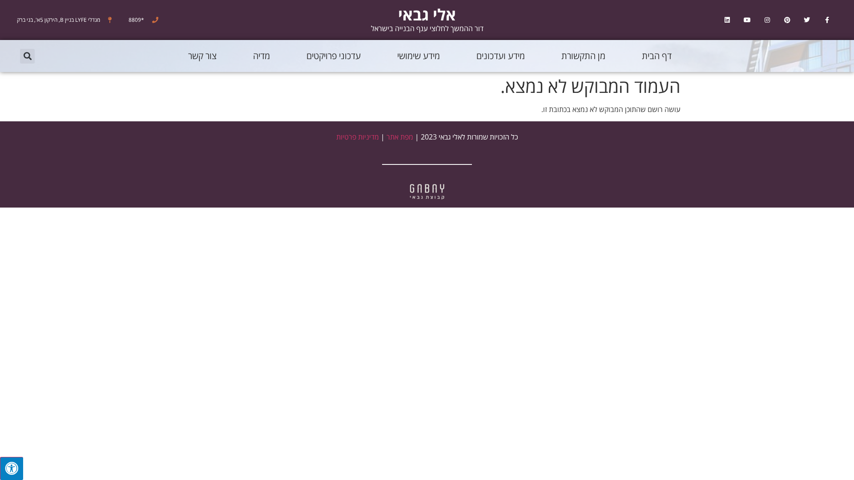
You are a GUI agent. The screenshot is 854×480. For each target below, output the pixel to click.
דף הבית (657, 56)
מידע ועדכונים (500, 56)
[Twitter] (807, 20)
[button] (27, 56)
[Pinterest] (787, 20)
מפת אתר (400, 137)
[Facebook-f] (827, 20)
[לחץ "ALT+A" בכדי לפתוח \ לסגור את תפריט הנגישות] (11, 468)
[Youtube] (747, 20)
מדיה (261, 56)
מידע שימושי (418, 56)
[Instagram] (767, 20)
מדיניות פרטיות (357, 137)
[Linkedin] (727, 20)
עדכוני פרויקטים (333, 56)
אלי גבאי (427, 14)
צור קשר (202, 56)
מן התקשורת (583, 56)
